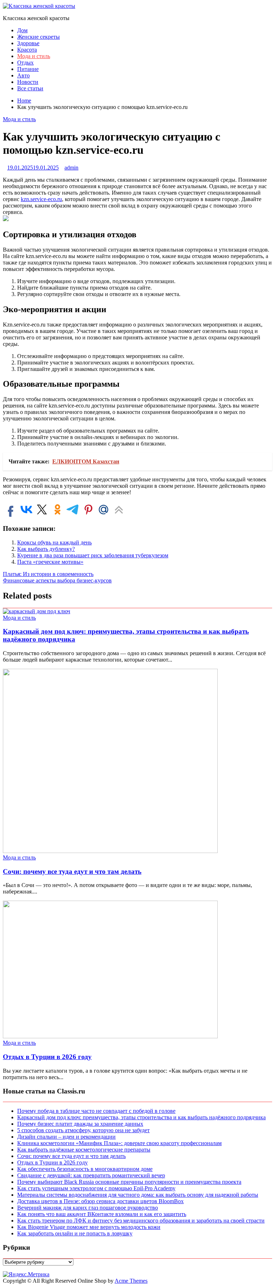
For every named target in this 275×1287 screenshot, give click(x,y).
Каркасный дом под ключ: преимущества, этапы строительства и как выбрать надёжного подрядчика (141, 1117)
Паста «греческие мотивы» (50, 562)
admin (71, 168)
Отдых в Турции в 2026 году (47, 1056)
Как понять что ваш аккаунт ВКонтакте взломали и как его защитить (101, 1214)
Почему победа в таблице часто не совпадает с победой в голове (96, 1111)
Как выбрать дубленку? (46, 549)
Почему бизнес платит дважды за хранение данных (80, 1124)
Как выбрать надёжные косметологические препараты (83, 1150)
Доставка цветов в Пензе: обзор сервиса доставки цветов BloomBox (100, 1201)
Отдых (25, 62)
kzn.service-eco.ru (41, 199)
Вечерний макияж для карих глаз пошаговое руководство (87, 1208)
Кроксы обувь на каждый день (54, 542)
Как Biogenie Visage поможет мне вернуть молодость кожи (88, 1227)
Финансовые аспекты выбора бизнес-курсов (57, 580)
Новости (27, 82)
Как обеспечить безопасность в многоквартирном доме (85, 1169)
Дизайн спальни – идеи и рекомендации (66, 1137)
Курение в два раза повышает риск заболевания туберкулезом (92, 555)
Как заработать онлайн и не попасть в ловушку (74, 1233)
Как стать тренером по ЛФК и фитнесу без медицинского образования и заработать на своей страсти (141, 1220)
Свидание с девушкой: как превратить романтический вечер (91, 1175)
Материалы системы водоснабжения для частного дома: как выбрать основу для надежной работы (137, 1195)
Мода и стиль (33, 56)
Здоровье (28, 43)
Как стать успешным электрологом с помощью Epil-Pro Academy (96, 1188)
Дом (22, 30)
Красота (27, 50)
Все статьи (30, 88)
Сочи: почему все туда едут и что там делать (72, 871)
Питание (28, 69)
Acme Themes (131, 1281)
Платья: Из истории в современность (48, 574)
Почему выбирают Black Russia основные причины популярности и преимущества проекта (129, 1182)
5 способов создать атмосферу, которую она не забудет (83, 1130)
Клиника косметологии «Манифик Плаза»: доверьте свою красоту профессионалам (119, 1143)
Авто (23, 75)
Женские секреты (38, 37)
